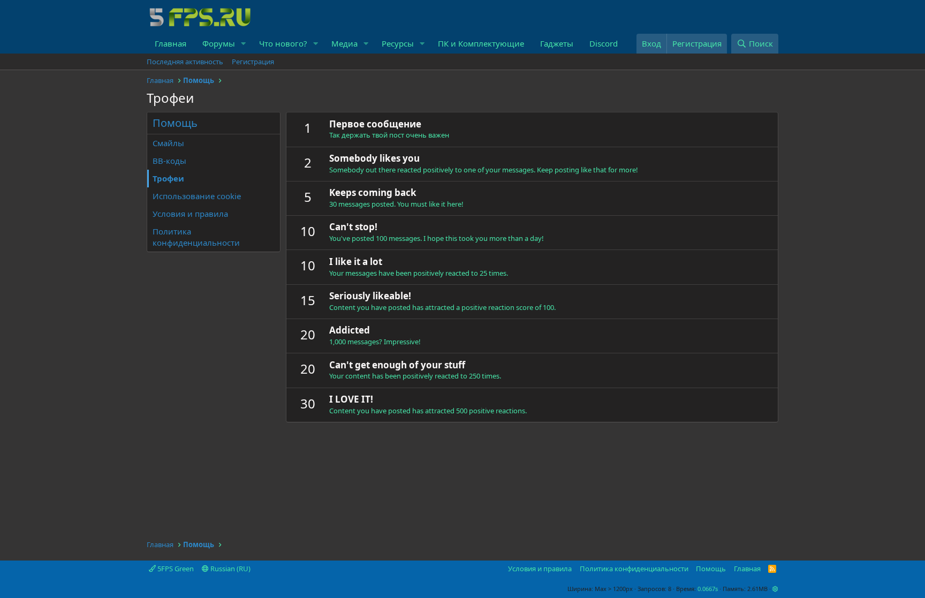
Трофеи (168, 178)
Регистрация (253, 61)
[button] (243, 44)
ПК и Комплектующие (481, 43)
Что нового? (283, 43)
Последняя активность (185, 61)
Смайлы (168, 143)
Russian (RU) (230, 568)
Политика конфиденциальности (196, 237)
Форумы (218, 43)
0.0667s (707, 589)
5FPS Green (175, 568)
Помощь (711, 568)
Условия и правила (190, 213)
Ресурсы (398, 43)
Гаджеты (556, 43)
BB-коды (169, 160)
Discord (603, 43)
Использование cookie (197, 196)
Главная (170, 43)
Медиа (344, 43)
